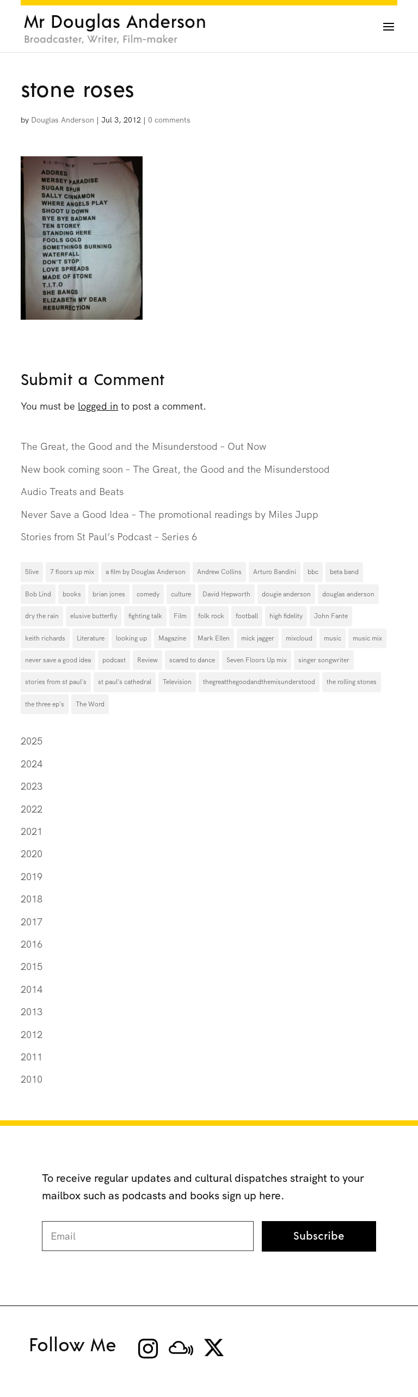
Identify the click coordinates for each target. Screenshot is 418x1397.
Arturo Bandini (274, 572)
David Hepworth (226, 594)
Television (177, 682)
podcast (114, 660)
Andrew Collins (219, 572)
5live (32, 572)
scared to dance (192, 660)
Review (147, 660)
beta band (344, 572)
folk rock (211, 616)
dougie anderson (286, 594)
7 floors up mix (72, 572)
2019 (31, 876)
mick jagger (257, 638)
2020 (31, 853)
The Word (90, 704)
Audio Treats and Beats (72, 491)
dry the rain (42, 616)
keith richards (45, 638)
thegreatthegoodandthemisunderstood (259, 682)
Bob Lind (38, 594)
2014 (31, 989)
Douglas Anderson (62, 120)
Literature (90, 638)
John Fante (331, 616)
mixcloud (299, 638)
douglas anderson (348, 594)
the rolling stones (352, 682)
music (332, 638)
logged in (98, 406)
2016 (31, 944)
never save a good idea (58, 660)
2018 (31, 899)
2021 (31, 831)
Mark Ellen (214, 638)
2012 (31, 1034)
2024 (31, 764)
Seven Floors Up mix (256, 660)
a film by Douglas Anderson (146, 572)
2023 (31, 786)
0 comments (169, 120)
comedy (148, 594)
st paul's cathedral (124, 682)
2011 (31, 1057)
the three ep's (44, 704)
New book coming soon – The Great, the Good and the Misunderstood (175, 469)
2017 (31, 922)
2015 (31, 966)
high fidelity (286, 616)
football (247, 616)
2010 (31, 1079)
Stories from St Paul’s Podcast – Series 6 (109, 536)
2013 (31, 1011)
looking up (131, 638)
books (72, 594)
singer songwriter (323, 660)
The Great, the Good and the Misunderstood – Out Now (143, 446)
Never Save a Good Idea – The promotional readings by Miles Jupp (169, 514)
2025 (31, 741)
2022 (31, 809)
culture (181, 594)
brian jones (109, 594)
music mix (367, 638)
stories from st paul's (56, 682)
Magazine (172, 638)
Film (180, 616)
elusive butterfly (93, 616)
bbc (313, 572)
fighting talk (145, 616)
